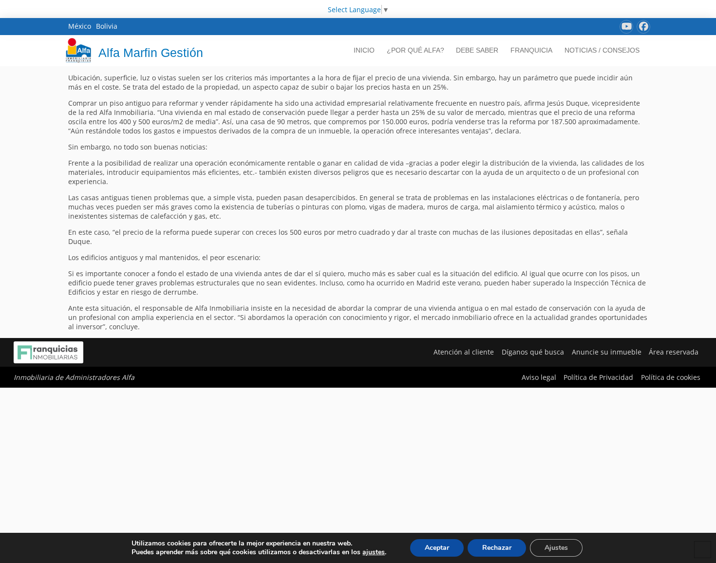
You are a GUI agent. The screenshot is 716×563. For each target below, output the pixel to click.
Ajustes (556, 547)
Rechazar (496, 547)
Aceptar (437, 547)
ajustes (373, 552)
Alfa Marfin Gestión (150, 52)
